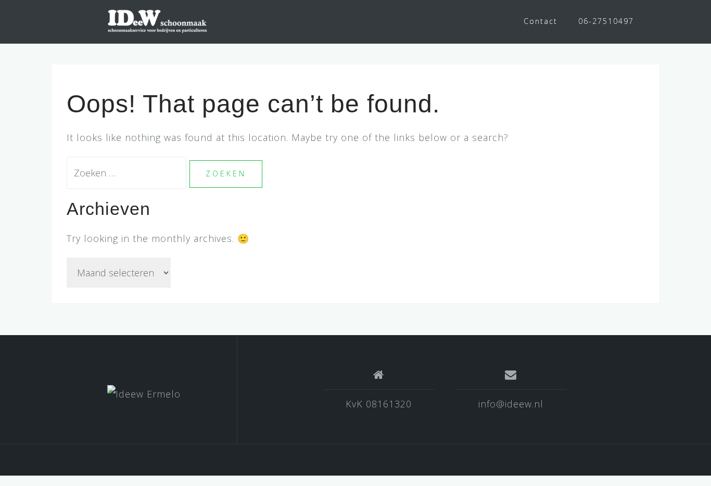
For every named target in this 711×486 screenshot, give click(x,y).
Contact (540, 21)
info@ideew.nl (510, 404)
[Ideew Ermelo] (144, 393)
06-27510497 (606, 21)
